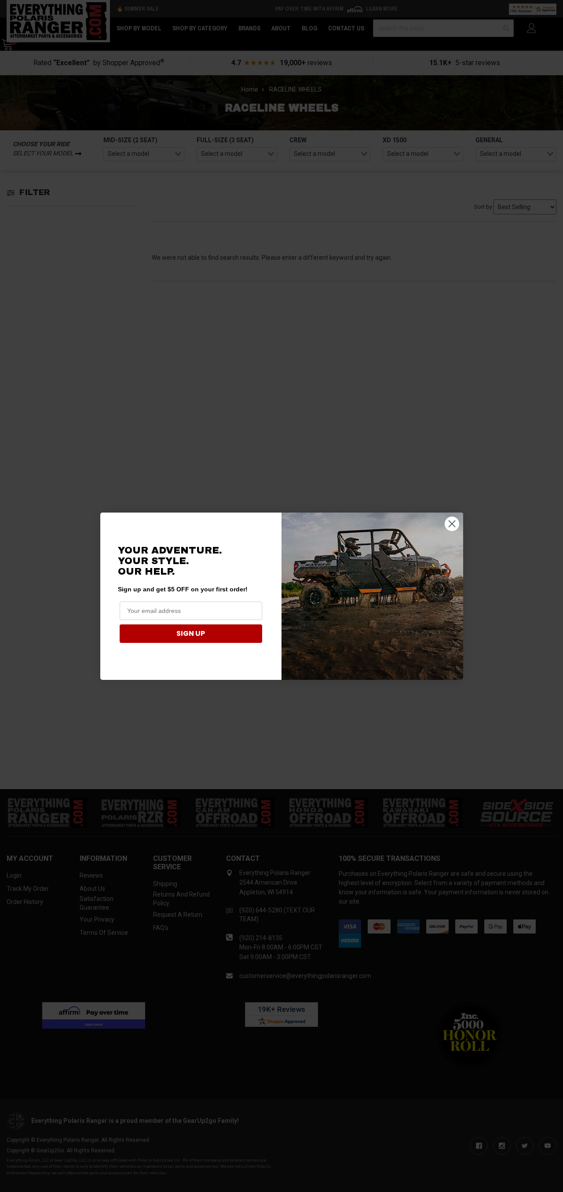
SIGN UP (190, 633)
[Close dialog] (452, 523)
